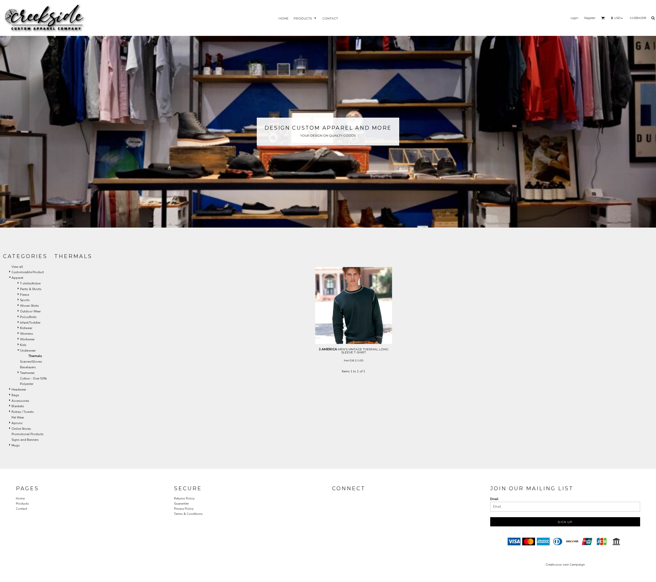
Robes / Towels (23, 412)
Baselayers (28, 367)
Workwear (27, 339)
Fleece (24, 295)
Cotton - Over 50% (33, 378)
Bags (15, 395)
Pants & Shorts (31, 289)
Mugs (16, 445)
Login (574, 18)
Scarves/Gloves (31, 362)
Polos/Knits (28, 317)
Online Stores (21, 429)
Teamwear (27, 373)
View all (17, 267)
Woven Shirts (29, 306)
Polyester (26, 384)
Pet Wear (18, 417)
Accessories (20, 401)
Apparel (17, 278)
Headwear (19, 389)
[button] (305, 18)
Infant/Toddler (30, 323)
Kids (23, 345)
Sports (25, 300)
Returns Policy (184, 498)
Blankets (18, 406)
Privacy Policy (183, 509)
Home (20, 498)
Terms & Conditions (188, 514)
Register (589, 18)
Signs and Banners (25, 440)
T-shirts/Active (30, 283)
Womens (26, 334)
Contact (21, 509)
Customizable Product (28, 272)
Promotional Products (28, 434)
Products (22, 504)
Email (494, 499)
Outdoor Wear (30, 311)
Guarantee (181, 504)
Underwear (28, 351)
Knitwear (26, 328)
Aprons (17, 423)
